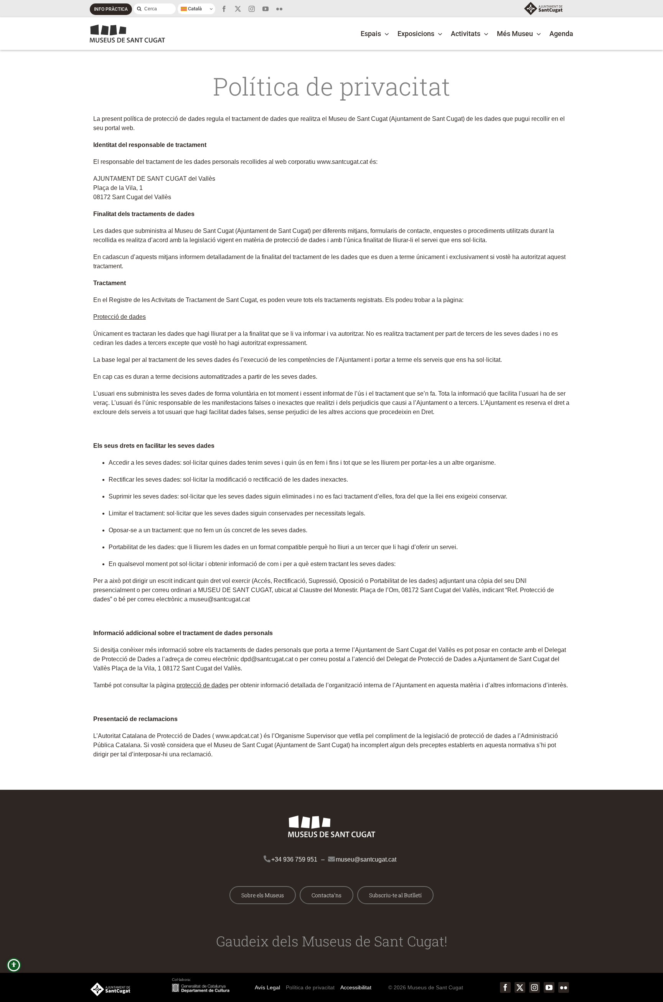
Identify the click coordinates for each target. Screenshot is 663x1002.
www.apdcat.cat (237, 736)
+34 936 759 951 (294, 859)
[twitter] (238, 9)
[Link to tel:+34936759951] (263, 855)
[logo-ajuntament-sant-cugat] (543, 5)
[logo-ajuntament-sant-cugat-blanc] (110, 985)
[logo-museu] (127, 27)
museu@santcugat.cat (366, 859)
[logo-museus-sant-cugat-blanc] (331, 818)
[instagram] (252, 9)
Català (194, 9)
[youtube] (265, 9)
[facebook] (224, 9)
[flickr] (279, 9)
